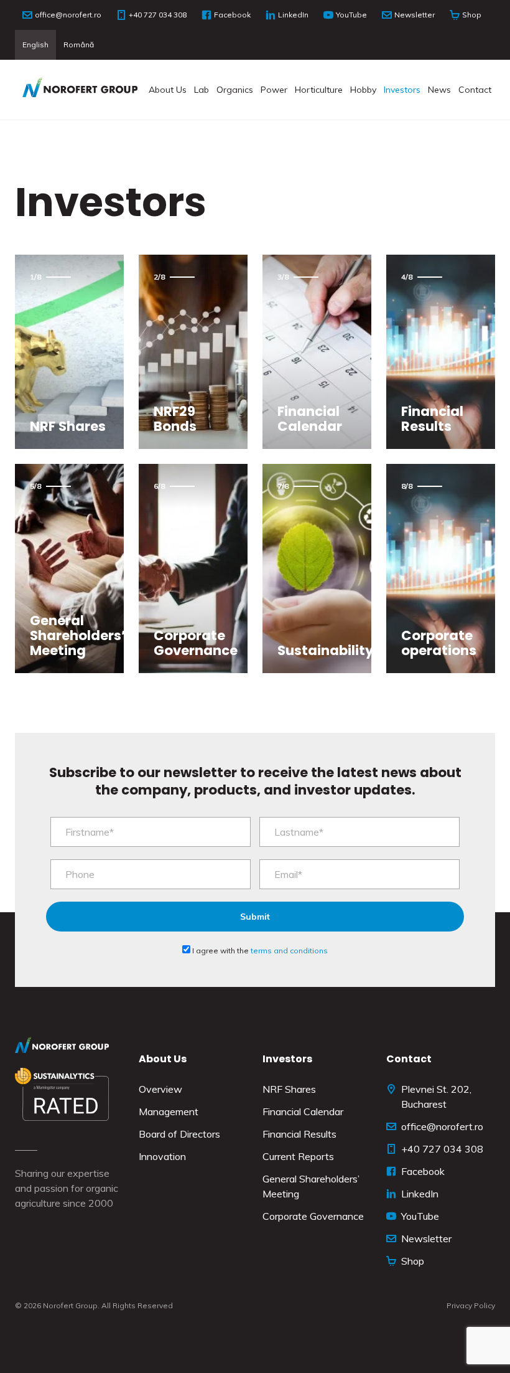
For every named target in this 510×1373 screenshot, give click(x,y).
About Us (168, 89)
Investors (402, 89)
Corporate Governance (313, 1216)
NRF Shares (289, 1089)
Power (274, 89)
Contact (474, 89)
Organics (234, 89)
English (35, 44)
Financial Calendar (302, 1111)
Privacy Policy (471, 1305)
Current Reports (298, 1156)
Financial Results (299, 1134)
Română (78, 44)
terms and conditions (289, 950)
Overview (160, 1089)
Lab (201, 89)
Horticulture (319, 89)
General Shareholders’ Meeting (310, 1186)
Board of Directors (179, 1134)
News (439, 89)
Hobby (363, 89)
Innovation (162, 1156)
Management (168, 1111)
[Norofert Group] (80, 90)
